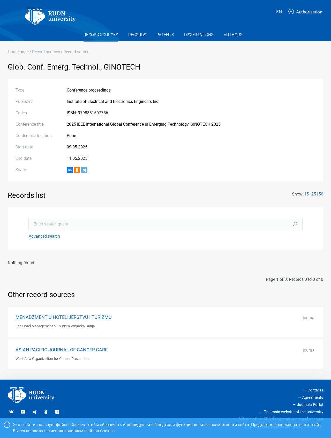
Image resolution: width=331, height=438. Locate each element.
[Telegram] (84, 170)
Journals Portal (310, 404)
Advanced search (44, 236)
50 (321, 194)
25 (313, 194)
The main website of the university (293, 412)
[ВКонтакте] (70, 170)
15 (306, 194)
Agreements (312, 397)
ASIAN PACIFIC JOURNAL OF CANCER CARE (62, 349)
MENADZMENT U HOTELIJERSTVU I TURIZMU (64, 317)
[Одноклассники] (77, 170)
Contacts (315, 390)
